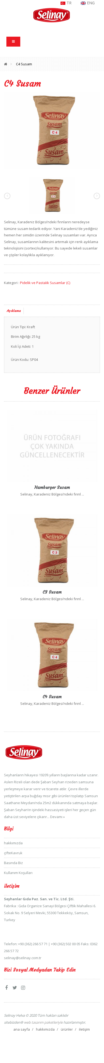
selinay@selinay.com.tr (22, 957)
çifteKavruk (13, 852)
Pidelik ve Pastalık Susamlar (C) (45, 282)
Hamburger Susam (52, 487)
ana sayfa (21, 1029)
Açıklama (14, 311)
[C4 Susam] (52, 130)
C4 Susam (24, 64)
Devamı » (57, 816)
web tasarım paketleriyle (43, 1022)
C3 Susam (52, 592)
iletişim (84, 1029)
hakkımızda (13, 843)
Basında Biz (13, 862)
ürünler (67, 1029)
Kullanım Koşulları (18, 872)
